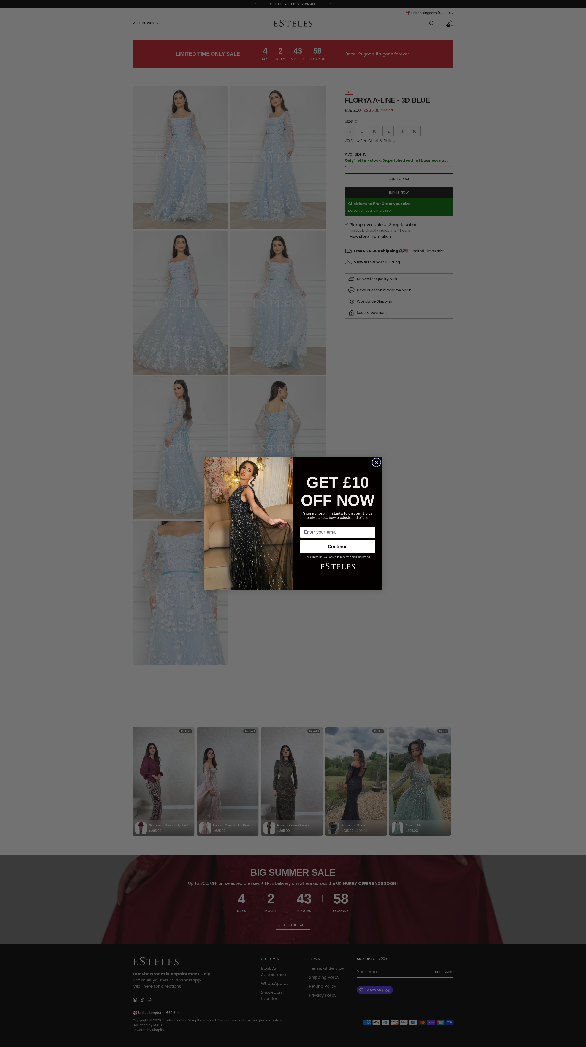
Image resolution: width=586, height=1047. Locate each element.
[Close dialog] (376, 462)
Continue (337, 546)
